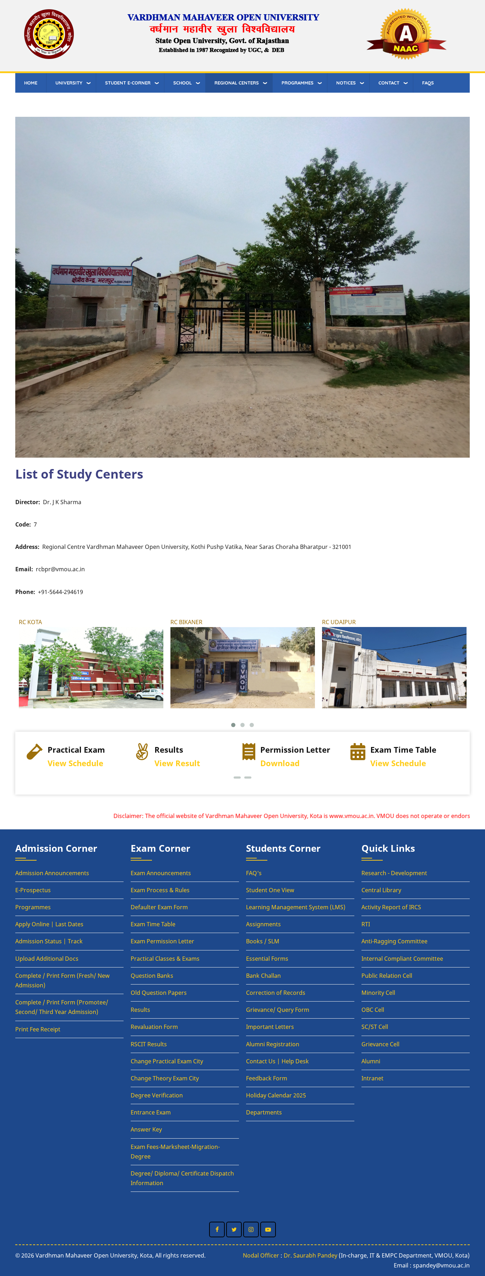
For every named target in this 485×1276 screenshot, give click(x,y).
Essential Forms (267, 959)
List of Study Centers (79, 473)
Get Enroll (396, 763)
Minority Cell (378, 993)
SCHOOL (182, 83)
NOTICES (346, 83)
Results (140, 1010)
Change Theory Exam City (165, 1078)
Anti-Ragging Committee (394, 941)
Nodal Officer (261, 1255)
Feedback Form (266, 1078)
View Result (69, 763)
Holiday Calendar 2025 (276, 1095)
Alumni (370, 1061)
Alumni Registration (272, 1044)
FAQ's (254, 873)
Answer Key (146, 1129)
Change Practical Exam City (167, 1061)
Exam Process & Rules (160, 890)
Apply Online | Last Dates (49, 924)
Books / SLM (262, 941)
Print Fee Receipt (37, 1029)
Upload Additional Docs (46, 959)
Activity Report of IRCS (391, 907)
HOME (30, 83)
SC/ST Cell (374, 1027)
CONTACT (388, 83)
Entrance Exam (151, 1112)
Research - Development (394, 873)
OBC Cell (372, 1010)
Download (172, 763)
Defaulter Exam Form (159, 907)
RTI (365, 924)
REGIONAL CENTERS (236, 83)
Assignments (263, 924)
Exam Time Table (153, 924)
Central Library (381, 890)
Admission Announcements (52, 873)
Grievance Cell (380, 1044)
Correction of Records (275, 993)
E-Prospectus (33, 890)
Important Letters (270, 1027)
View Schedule (290, 763)
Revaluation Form (154, 1027)
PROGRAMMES (298, 83)
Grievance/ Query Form (277, 1010)
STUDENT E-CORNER (128, 83)
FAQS (428, 83)
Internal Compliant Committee (402, 959)
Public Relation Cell (386, 976)
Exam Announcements (161, 873)
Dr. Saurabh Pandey (310, 1255)
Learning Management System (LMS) (295, 907)
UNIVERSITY (68, 83)
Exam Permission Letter (162, 941)
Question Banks (152, 976)
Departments (264, 1112)
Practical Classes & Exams (165, 959)
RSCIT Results (149, 1044)
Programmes (33, 907)
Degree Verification (157, 1095)
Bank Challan (263, 976)
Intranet (372, 1078)
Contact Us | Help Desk (277, 1061)
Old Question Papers (159, 993)
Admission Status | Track (49, 941)
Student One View (270, 890)
